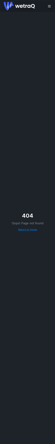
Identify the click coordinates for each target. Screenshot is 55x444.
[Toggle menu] (49, 6)
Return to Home (27, 229)
